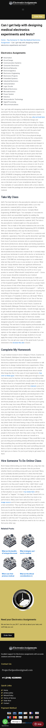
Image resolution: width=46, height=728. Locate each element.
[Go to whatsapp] (5, 721)
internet (33, 386)
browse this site (18, 343)
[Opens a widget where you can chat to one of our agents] (38, 724)
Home (3, 40)
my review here (29, 492)
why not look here (38, 117)
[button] (23, 9)
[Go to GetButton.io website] (5, 725)
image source (6, 502)
